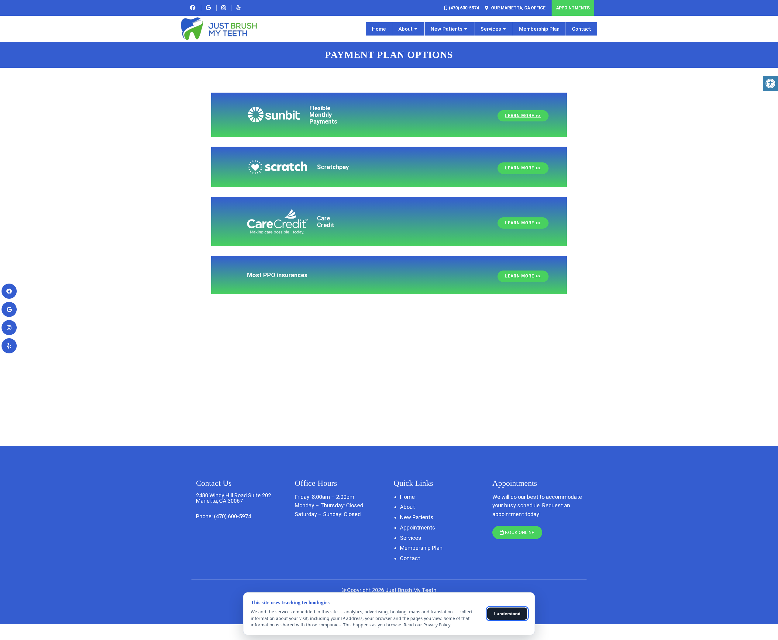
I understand (507, 613)
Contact (581, 29)
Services (490, 29)
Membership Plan (539, 29)
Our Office (518, 7)
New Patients (447, 29)
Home (379, 29)
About (405, 29)
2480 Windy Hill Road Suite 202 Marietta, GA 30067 (233, 498)
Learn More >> (523, 115)
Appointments (573, 7)
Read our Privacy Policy (427, 625)
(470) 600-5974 (464, 7)
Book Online (519, 532)
